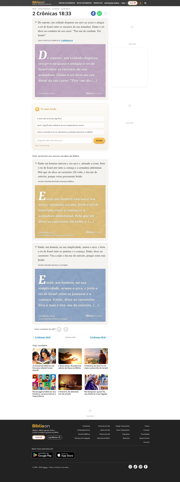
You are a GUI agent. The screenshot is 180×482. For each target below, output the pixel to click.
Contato (146, 430)
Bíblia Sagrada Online (41, 4)
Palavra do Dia (104, 434)
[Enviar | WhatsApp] (99, 13)
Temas (147, 426)
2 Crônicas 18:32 (42, 337)
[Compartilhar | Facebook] (93, 13)
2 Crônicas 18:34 (98, 337)
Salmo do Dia (105, 430)
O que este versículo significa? (49, 118)
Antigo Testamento (67, 3)
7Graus (45, 467)
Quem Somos (144, 438)
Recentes (126, 438)
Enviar (99, 140)
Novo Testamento (84, 3)
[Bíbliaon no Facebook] (146, 467)
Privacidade (145, 434)
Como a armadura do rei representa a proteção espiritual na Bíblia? (65, 132)
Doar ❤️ (38, 437)
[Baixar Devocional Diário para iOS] (65, 455)
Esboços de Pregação (82, 438)
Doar (133, 3)
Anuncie (146, 442)
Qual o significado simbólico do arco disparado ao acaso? (60, 125)
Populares (126, 434)
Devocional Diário (103, 438)
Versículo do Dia (104, 426)
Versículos (98, 3)
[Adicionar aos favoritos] (105, 13)
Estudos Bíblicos (84, 434)
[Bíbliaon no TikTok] (135, 467)
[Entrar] (140, 3)
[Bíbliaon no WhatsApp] (130, 467)
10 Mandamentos (83, 430)
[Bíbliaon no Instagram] (140, 467)
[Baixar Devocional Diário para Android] (42, 455)
